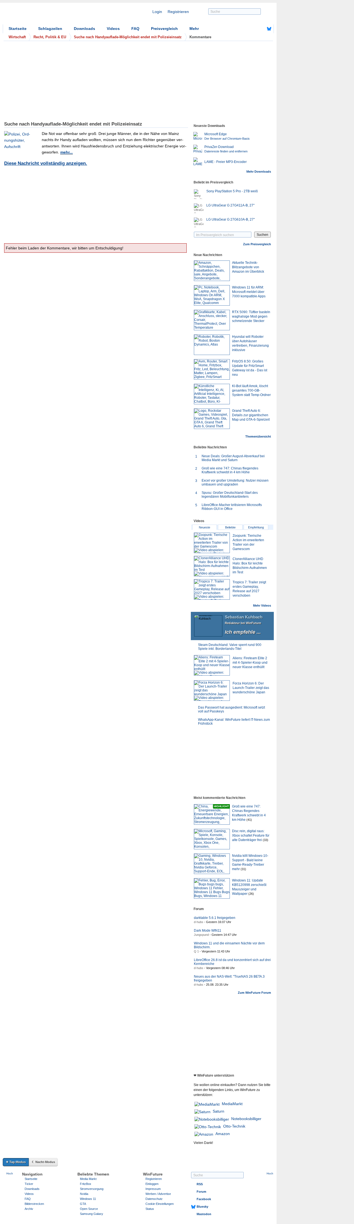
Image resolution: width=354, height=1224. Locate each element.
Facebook (204, 1199)
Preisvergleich (164, 28)
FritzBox (85, 1183)
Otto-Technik (234, 1126)
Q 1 (196, 951)
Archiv (29, 1208)
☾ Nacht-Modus (43, 1162)
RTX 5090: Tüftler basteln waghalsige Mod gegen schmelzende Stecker (251, 316)
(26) (251, 893)
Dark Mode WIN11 (207, 930)
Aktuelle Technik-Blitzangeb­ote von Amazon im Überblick (248, 267)
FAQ (135, 28)
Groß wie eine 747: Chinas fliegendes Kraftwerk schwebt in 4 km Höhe (230, 470)
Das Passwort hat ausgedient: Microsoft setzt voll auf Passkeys (231, 709)
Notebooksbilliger (246, 1118)
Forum (201, 1191)
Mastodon (204, 1214)
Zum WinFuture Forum (254, 992)
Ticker (29, 1183)
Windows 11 (88, 1198)
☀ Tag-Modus (16, 1162)
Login (157, 11)
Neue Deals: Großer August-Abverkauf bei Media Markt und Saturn (233, 458)
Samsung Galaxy (91, 1213)
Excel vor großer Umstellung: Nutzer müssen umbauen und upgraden (235, 482)
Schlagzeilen (50, 28)
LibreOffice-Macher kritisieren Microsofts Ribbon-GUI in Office (232, 507)
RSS (200, 1184)
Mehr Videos (262, 605)
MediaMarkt (232, 1104)
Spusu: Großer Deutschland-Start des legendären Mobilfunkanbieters (230, 495)
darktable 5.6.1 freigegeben (214, 918)
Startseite (18, 28)
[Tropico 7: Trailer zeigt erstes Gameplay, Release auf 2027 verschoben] (212, 589)
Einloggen (151, 1183)
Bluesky (202, 1206)
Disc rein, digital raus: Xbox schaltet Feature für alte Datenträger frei (250, 835)
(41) (249, 819)
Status (149, 1208)
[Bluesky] (269, 29)
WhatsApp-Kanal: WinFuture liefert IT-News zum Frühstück (234, 721)
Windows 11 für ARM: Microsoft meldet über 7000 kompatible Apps (249, 291)
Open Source (89, 1208)
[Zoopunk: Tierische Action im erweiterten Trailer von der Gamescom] (212, 543)
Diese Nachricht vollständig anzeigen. (45, 163)
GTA (83, 1203)
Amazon (222, 1133)
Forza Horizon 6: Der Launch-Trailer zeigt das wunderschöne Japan (251, 687)
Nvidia (84, 1193)
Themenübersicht (258, 436)
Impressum (153, 1188)
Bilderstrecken (34, 1203)
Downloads (84, 28)
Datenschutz (154, 1198)
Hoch (9, 1173)
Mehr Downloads (258, 171)
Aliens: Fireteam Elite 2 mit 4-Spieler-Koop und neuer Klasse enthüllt (250, 662)
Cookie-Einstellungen (159, 1203)
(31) (243, 869)
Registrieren (178, 11)
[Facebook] (260, 28)
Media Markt (88, 1178)
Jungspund (201, 934)
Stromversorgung (91, 1188)
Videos (113, 28)
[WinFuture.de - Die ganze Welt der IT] (50, 15)
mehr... (66, 152)
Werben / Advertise (158, 1193)
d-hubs (198, 922)
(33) (265, 840)
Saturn (218, 1111)
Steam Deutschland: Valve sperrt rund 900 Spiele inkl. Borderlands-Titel (229, 647)
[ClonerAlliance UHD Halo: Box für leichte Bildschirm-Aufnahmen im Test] (212, 566)
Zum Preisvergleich (257, 244)
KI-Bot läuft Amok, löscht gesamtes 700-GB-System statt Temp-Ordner (251, 390)
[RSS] (252, 28)
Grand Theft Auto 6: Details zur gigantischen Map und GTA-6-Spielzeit (251, 415)
